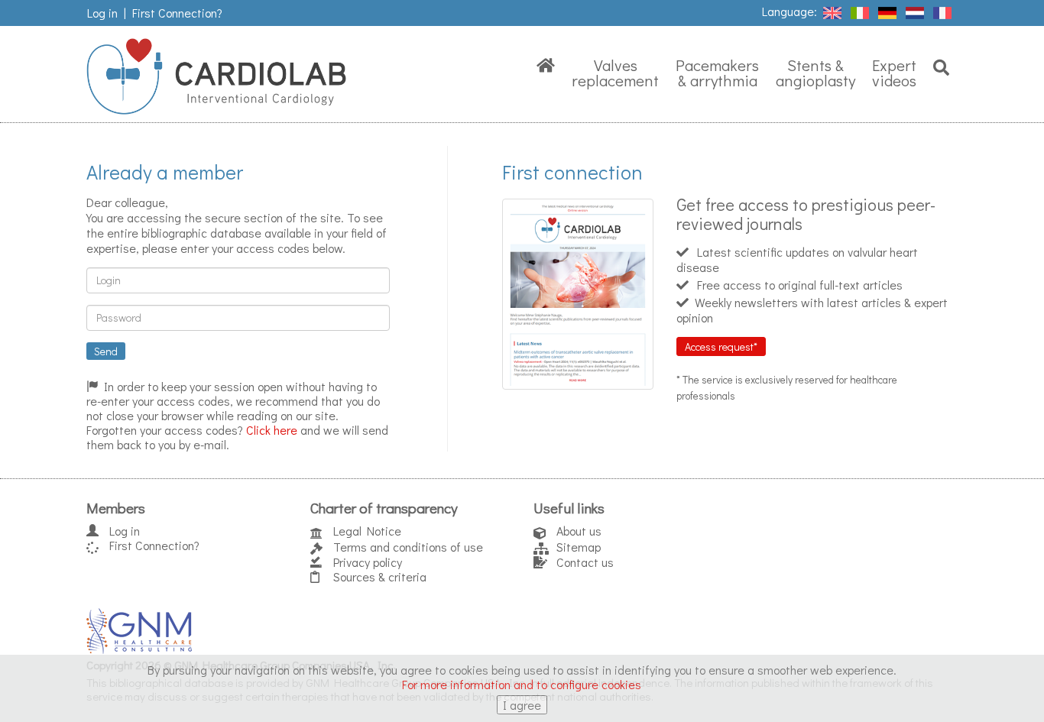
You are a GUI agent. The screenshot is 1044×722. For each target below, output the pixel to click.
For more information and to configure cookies (521, 684)
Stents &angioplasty (815, 72)
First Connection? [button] (177, 13)
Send (106, 351)
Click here (271, 430)
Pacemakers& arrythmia (717, 72)
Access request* (721, 346)
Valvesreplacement (615, 72)
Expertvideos (894, 72)
